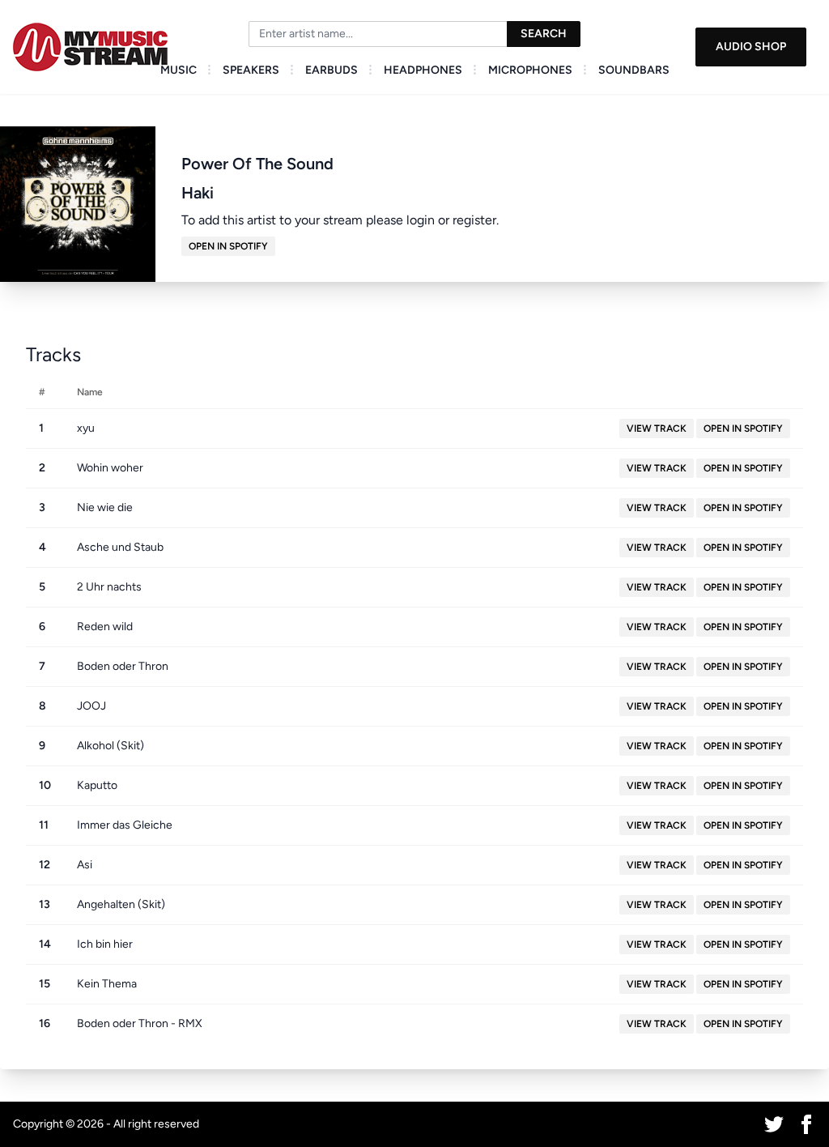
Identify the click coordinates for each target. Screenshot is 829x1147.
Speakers (251, 70)
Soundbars (634, 70)
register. (476, 220)
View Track (657, 428)
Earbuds (331, 70)
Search (544, 34)
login (420, 220)
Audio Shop (751, 46)
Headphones (423, 70)
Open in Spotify (228, 246)
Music (178, 70)
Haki (197, 193)
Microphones (530, 70)
